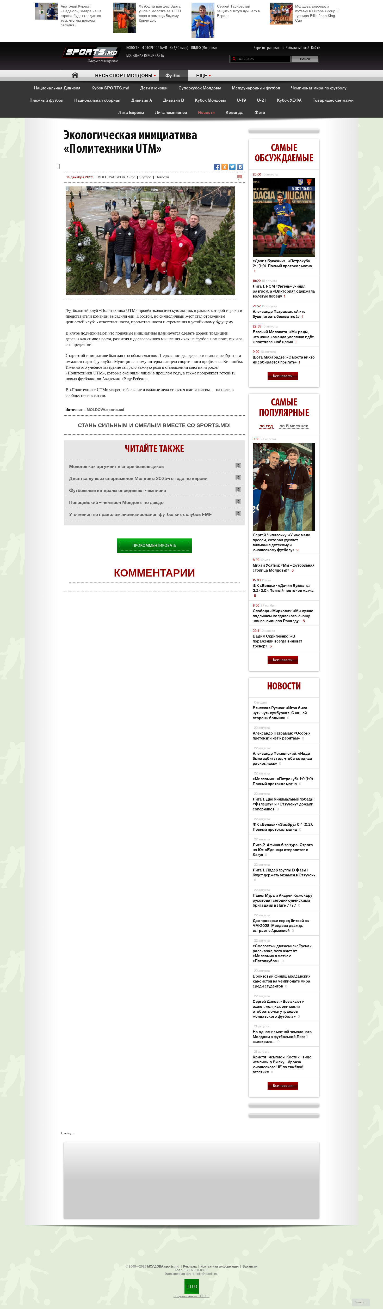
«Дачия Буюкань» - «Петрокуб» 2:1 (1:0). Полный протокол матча (282, 265)
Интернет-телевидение (104, 61)
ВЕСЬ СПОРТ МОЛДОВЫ (123, 75)
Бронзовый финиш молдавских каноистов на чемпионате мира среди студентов (281, 980)
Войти (315, 48)
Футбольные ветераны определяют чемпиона (117, 490)
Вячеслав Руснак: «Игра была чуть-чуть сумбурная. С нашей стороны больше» (280, 712)
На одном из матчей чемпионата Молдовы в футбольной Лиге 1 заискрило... (282, 1036)
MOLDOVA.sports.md (105, 410)
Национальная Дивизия (57, 87)
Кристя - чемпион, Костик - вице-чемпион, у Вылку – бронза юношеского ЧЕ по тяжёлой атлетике (283, 1064)
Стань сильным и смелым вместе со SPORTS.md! (154, 425)
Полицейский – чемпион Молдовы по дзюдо (116, 502)
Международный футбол (256, 87)
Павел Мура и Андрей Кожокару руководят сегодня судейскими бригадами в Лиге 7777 (282, 900)
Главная (75, 75)
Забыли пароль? (297, 48)
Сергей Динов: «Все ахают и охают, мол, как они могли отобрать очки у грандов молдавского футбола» (279, 1009)
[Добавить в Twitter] (232, 167)
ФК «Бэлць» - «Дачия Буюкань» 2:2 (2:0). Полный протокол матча (283, 590)
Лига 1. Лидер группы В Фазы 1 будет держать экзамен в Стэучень (284, 874)
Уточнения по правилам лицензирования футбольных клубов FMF (140, 514)
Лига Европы (131, 112)
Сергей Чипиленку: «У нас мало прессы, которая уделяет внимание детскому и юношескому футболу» (281, 542)
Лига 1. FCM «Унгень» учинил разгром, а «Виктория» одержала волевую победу (284, 290)
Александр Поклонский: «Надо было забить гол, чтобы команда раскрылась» (282, 758)
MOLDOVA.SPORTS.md (116, 177)
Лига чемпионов (171, 112)
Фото (260, 112)
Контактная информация (220, 1266)
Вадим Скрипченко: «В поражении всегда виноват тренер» (277, 640)
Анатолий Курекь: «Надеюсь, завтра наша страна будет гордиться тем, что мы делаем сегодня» (81, 15)
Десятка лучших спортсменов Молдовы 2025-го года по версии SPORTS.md (138, 479)
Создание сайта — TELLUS (191, 1296)
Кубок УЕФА (289, 100)
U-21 (261, 100)
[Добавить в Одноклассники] (224, 167)
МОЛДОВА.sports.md (163, 1266)
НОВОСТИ (132, 48)
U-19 (241, 100)
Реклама (190, 1266)
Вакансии (250, 1266)
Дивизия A (141, 100)
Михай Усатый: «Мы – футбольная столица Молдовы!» (283, 567)
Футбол (173, 75)
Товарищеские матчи (333, 100)
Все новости (283, 376)
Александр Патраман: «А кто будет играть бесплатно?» (279, 314)
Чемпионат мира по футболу (319, 87)
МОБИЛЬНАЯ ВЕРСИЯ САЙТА (145, 56)
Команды (235, 112)
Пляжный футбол (46, 100)
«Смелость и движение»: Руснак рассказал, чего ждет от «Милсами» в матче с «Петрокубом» (282, 953)
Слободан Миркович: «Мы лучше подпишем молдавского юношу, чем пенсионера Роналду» (283, 615)
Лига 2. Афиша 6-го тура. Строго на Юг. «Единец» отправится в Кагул (283, 849)
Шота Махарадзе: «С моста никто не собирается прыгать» (284, 359)
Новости (206, 112)
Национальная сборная (97, 100)
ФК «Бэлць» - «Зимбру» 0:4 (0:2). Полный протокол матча (283, 827)
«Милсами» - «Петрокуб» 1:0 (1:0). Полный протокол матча (283, 781)
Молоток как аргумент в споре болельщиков (116, 466)
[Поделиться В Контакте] (240, 167)
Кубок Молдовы (210, 100)
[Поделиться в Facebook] (217, 167)
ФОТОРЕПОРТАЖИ (154, 48)
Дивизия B (173, 100)
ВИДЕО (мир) (179, 48)
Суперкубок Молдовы (199, 87)
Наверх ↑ (361, 1302)
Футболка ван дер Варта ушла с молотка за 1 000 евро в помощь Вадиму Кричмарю (160, 13)
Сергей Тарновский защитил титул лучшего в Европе (238, 11)
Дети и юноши (154, 87)
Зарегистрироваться (269, 48)
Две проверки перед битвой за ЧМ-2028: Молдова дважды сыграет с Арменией (281, 925)
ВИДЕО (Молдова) (204, 48)
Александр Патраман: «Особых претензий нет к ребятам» (281, 735)
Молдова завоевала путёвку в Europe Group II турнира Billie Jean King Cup (316, 13)
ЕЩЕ (201, 75)
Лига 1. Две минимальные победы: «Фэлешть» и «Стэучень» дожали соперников (283, 803)
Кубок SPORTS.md (110, 87)
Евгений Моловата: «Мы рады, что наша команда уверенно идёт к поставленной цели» (283, 336)
